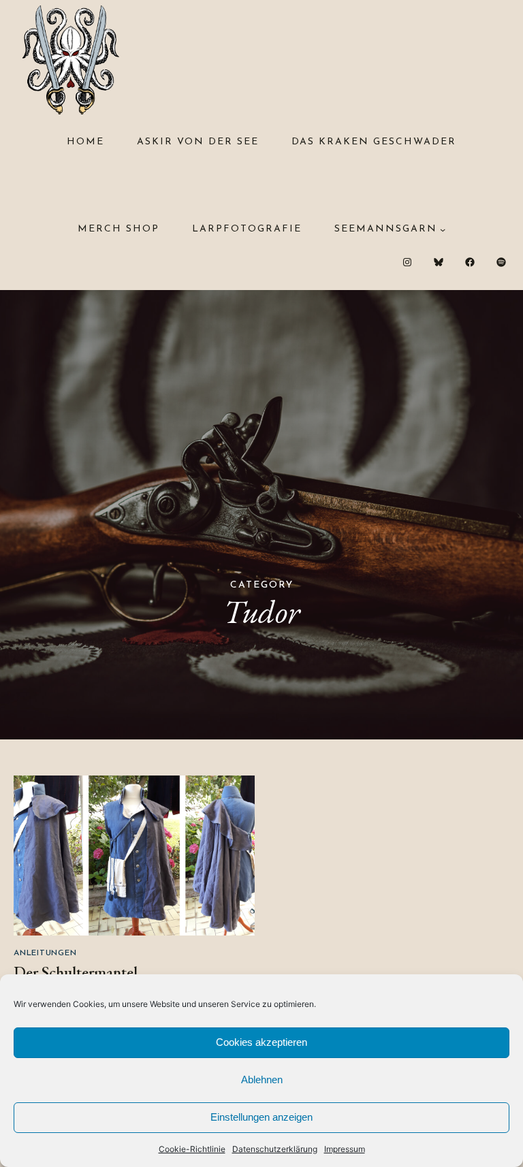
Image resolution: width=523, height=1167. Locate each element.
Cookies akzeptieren (261, 1042)
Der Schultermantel (76, 972)
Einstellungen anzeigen (261, 1117)
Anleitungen (45, 953)
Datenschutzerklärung (274, 1149)
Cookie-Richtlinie (192, 1149)
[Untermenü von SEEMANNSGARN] (442, 229)
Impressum (344, 1149)
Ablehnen (262, 1079)
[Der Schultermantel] (134, 856)
